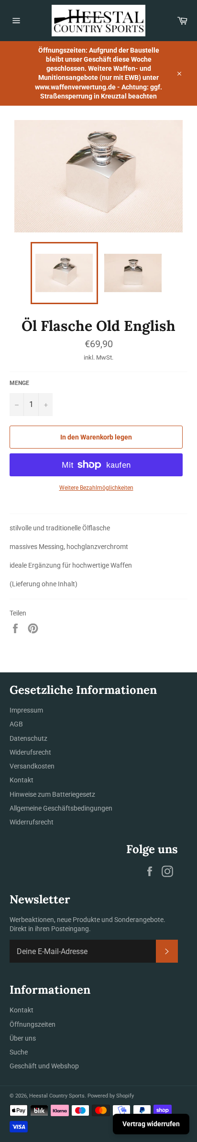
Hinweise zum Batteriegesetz (52, 794)
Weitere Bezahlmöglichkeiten (96, 487)
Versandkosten (32, 766)
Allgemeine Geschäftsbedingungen (61, 808)
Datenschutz (28, 738)
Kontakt (21, 780)
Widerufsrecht (30, 752)
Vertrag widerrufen (151, 1124)
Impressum (26, 710)
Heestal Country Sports (57, 1096)
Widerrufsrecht (32, 822)
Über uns (23, 1038)
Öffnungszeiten (32, 1024)
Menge (19, 383)
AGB (16, 724)
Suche (19, 1052)
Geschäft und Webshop (44, 1066)
